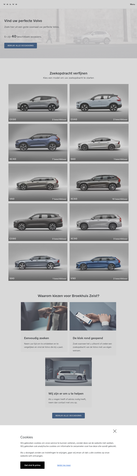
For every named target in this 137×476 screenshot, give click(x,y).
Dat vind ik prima (32, 465)
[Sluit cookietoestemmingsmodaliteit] (68, 431)
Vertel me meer (64, 465)
